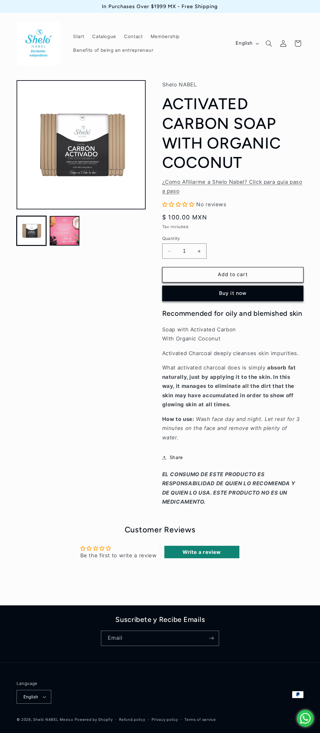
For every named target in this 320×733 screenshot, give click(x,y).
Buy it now (233, 293)
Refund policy (132, 719)
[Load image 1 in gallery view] (32, 231)
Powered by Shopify (93, 719)
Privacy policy (165, 719)
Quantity (171, 238)
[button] (269, 43)
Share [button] (176, 457)
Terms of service (200, 719)
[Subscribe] (211, 638)
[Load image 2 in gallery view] (65, 231)
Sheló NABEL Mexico (53, 719)
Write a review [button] (201, 552)
